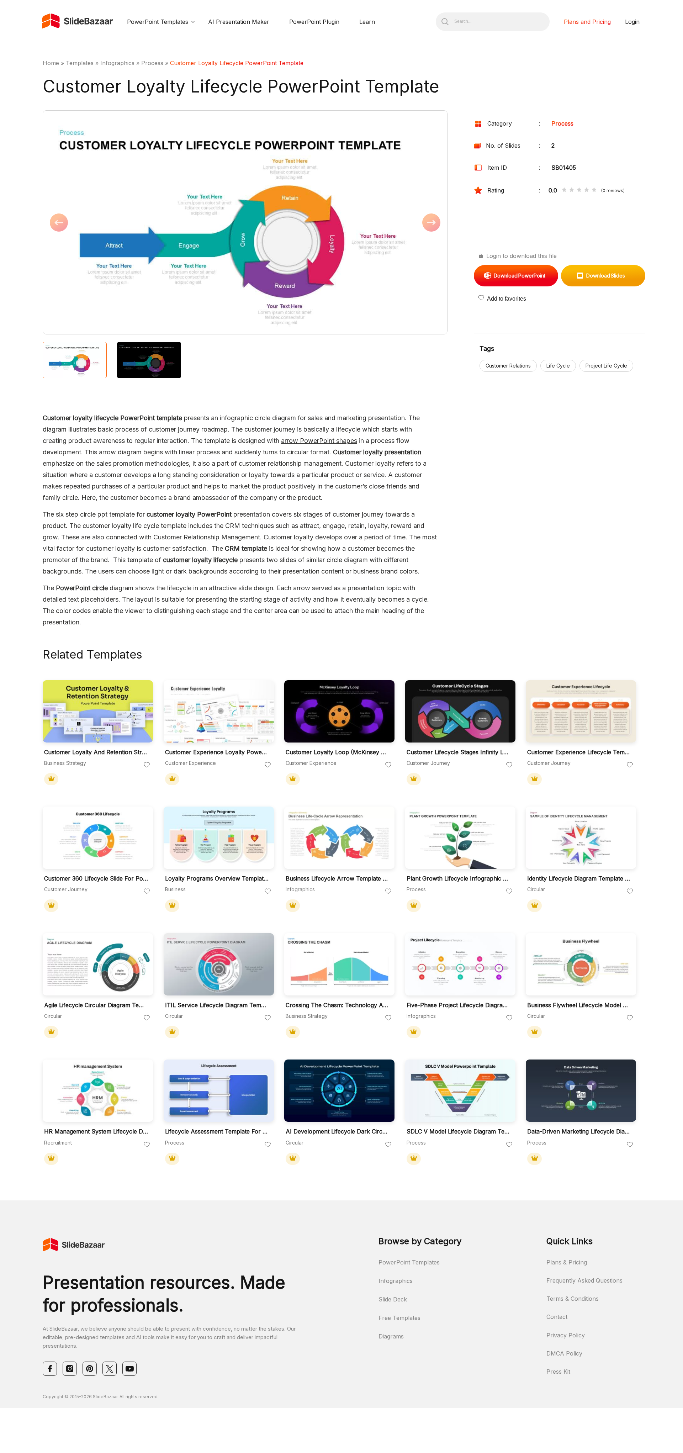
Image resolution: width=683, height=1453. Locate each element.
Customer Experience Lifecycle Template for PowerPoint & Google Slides (579, 752)
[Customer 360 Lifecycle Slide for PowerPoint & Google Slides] (98, 838)
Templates (80, 63)
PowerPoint (519, 276)
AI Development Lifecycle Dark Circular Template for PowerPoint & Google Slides (338, 1131)
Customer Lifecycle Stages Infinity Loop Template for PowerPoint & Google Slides (458, 752)
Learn (367, 21)
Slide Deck (392, 1299)
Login (632, 21)
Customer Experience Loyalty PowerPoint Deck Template (217, 752)
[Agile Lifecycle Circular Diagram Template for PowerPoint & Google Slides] (98, 964)
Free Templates (399, 1317)
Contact (556, 1316)
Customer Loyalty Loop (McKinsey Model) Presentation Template (338, 752)
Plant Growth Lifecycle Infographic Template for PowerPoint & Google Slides (458, 878)
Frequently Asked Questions (584, 1280)
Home (51, 63)
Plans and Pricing (587, 21)
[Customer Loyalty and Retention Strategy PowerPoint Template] (98, 711)
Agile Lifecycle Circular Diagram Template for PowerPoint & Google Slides (96, 1005)
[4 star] (586, 190)
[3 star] (579, 190)
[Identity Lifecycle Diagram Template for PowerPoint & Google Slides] (581, 838)
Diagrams (391, 1336)
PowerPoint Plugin (314, 21)
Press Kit (558, 1371)
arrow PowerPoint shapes (319, 440)
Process (152, 63)
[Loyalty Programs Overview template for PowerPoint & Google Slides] (219, 838)
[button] (144, 223)
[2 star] (572, 190)
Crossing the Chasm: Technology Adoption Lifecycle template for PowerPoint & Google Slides (338, 1005)
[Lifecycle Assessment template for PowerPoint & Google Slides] (219, 1091)
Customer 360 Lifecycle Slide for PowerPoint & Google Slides (96, 878)
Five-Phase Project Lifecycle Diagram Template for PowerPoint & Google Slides (458, 1005)
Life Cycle (558, 366)
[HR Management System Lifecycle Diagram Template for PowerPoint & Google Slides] (98, 1091)
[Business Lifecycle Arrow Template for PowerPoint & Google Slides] (339, 838)
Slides (605, 276)
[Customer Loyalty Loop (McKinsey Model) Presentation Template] (339, 711)
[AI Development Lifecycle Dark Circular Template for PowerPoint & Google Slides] (339, 1091)
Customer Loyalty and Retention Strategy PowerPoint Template (96, 752)
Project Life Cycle (606, 366)
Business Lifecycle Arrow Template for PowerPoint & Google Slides (338, 878)
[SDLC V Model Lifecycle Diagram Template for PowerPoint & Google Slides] (460, 1091)
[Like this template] (147, 765)
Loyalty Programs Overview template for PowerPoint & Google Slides (217, 878)
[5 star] (594, 190)
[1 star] (564, 190)
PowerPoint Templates (157, 21)
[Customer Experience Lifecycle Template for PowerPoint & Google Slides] (581, 711)
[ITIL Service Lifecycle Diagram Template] (219, 964)
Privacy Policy (565, 1335)
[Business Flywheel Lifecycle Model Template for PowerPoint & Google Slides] (581, 964)
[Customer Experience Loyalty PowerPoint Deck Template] (219, 711)
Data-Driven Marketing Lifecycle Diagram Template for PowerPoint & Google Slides (579, 1131)
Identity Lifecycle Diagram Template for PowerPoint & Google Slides (579, 878)
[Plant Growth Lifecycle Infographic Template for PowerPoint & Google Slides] (460, 838)
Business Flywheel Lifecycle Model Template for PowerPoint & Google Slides (579, 1005)
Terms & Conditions (572, 1298)
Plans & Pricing (566, 1262)
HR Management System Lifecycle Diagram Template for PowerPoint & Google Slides (96, 1131)
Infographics (117, 63)
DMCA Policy (564, 1353)
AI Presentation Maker (238, 21)
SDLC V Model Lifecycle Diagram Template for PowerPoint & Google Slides (458, 1131)
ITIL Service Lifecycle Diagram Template (217, 1005)
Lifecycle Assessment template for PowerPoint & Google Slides (217, 1131)
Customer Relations (508, 366)
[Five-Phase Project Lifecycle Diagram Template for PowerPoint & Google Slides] (460, 964)
